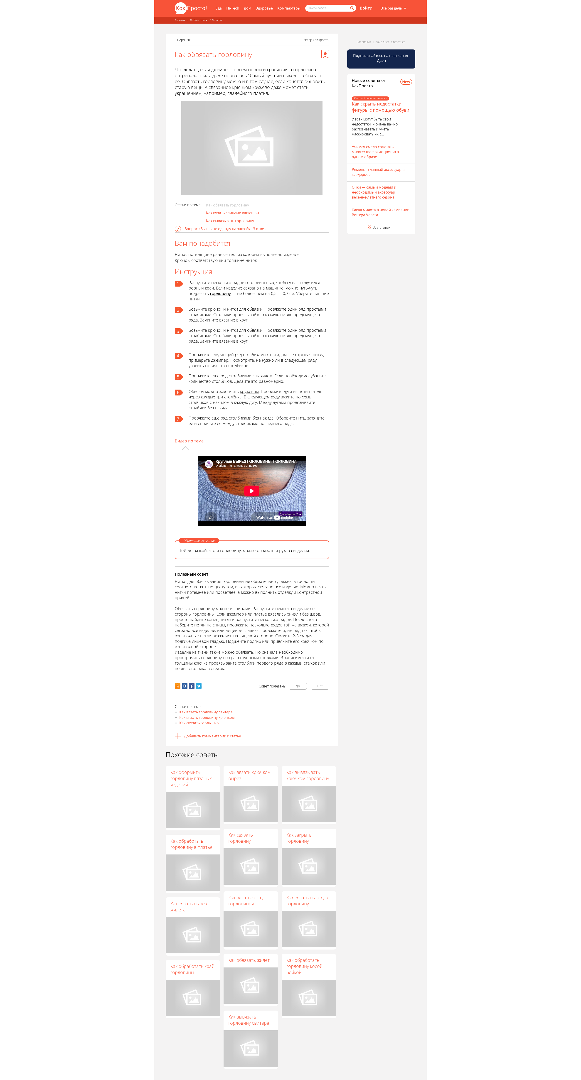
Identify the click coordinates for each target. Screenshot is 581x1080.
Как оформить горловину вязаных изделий (191, 778)
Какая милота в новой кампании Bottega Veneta (380, 212)
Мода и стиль (198, 20)
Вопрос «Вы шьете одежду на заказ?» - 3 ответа (226, 228)
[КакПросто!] (191, 8)
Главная (180, 20)
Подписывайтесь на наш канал (381, 58)
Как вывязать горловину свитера (248, 1020)
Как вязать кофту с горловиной (247, 900)
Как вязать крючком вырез (249, 775)
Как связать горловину (240, 838)
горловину (220, 293)
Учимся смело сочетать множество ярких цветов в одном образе (375, 151)
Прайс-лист (381, 42)
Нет (320, 686)
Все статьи (381, 227)
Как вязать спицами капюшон (232, 212)
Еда (219, 8)
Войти (366, 8)
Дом (247, 8)
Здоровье (264, 8)
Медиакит (364, 42)
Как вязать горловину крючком (207, 717)
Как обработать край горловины (192, 969)
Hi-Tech (232, 8)
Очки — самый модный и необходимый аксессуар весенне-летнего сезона (374, 192)
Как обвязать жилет (249, 960)
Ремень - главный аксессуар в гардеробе (378, 172)
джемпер (219, 360)
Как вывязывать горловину (230, 220)
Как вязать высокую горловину (307, 900)
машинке (274, 288)
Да (298, 686)
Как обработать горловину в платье (191, 844)
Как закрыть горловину (299, 838)
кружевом (249, 391)
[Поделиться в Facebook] (191, 686)
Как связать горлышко (199, 722)
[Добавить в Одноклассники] (177, 686)
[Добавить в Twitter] (199, 686)
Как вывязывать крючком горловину (307, 775)
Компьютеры (288, 8)
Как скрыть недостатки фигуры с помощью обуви (380, 107)
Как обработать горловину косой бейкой (304, 966)
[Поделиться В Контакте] (184, 686)
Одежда (217, 20)
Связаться (398, 42)
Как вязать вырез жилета (188, 907)
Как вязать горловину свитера (206, 711)
